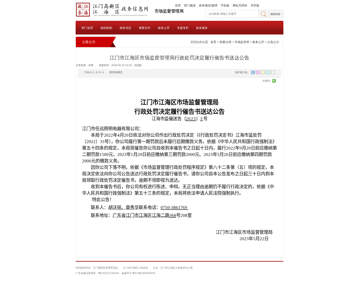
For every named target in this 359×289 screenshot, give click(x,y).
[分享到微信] (274, 81)
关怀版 (255, 5)
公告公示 (273, 42)
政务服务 (202, 28)
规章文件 (144, 28)
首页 (178, 5)
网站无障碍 (240, 5)
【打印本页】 (115, 72)
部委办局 (225, 42)
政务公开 (164, 28)
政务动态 (125, 28)
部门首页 (87, 28)
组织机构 (106, 28)
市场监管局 (242, 42)
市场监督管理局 (169, 11)
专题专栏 (183, 28)
